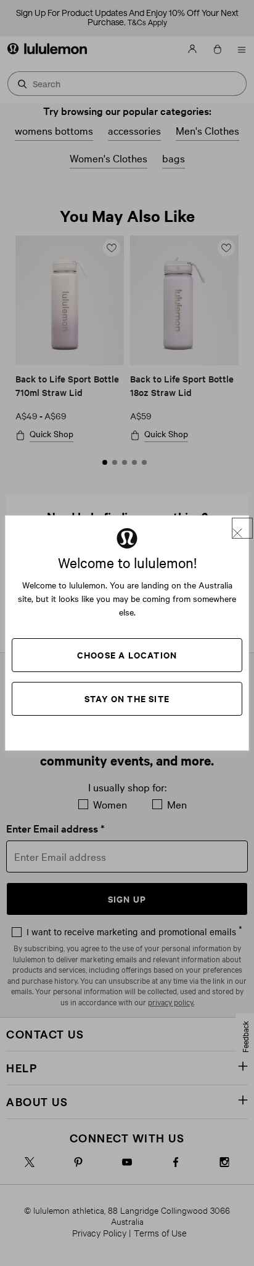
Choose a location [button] (127, 654)
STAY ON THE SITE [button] (127, 698)
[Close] (242, 528)
